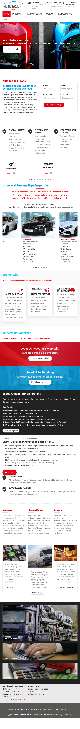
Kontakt (8, 19)
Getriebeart (64, 95)
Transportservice (34, 14)
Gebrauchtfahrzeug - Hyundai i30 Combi (57, 238)
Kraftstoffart (47, 95)
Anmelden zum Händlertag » (67, 587)
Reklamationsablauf (34, 709)
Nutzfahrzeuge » (37, 593)
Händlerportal (65, 14)
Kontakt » (9, 587)
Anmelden (11, 709)
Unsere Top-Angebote (40, 358)
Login (10, 49)
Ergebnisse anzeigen (53, 105)
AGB (25, 709)
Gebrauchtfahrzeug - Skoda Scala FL (19, 238)
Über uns (49, 14)
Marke (45, 85)
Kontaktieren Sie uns (39, 382)
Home (6, 14)
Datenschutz (47, 709)
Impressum (19, 709)
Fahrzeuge (16, 14)
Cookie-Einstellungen (59, 709)
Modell (63, 85)
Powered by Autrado (66, 716)
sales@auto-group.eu (17, 699)
